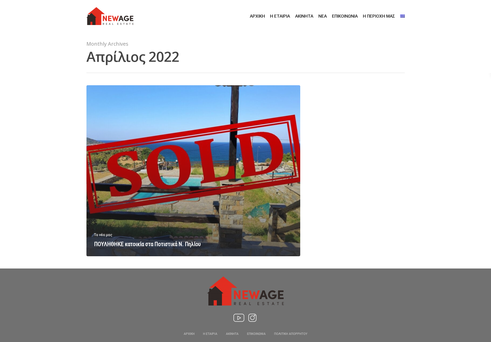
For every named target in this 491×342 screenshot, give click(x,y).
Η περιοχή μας (379, 16)
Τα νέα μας (103, 235)
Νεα (322, 16)
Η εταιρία (280, 16)
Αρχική (257, 16)
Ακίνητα (304, 16)
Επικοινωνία (345, 16)
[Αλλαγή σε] (402, 16)
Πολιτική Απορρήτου (290, 334)
